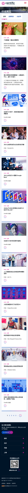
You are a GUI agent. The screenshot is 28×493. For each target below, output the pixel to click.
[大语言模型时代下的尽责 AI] (14, 293)
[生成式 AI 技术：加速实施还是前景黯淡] (14, 100)
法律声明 (13, 483)
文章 (5, 17)
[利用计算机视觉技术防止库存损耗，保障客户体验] (14, 385)
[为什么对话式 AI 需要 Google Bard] (14, 164)
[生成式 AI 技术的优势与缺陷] (14, 229)
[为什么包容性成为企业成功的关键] (14, 133)
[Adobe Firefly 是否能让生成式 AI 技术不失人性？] (14, 196)
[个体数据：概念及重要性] (14, 28)
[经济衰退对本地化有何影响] (14, 324)
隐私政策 (8, 483)
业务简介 (11, 16)
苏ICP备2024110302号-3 (7, 480)
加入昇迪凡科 (6, 432)
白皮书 (19, 16)
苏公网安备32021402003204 (11, 485)
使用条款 (3, 483)
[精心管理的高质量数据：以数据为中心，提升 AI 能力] (14, 63)
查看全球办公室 (13, 470)
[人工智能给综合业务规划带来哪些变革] (14, 260)
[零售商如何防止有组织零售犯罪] (14, 355)
